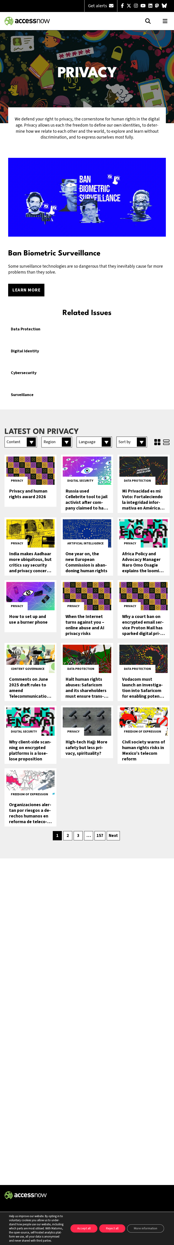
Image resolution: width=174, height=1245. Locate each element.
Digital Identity (25, 351)
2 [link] (68, 836)
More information (145, 1228)
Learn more (26, 290)
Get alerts (98, 6)
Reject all (112, 1228)
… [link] (89, 836)
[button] (21, 442)
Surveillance (22, 395)
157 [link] (100, 836)
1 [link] (57, 836)
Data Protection (25, 329)
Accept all (84, 1228)
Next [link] (113, 836)
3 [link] (78, 836)
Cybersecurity (23, 373)
